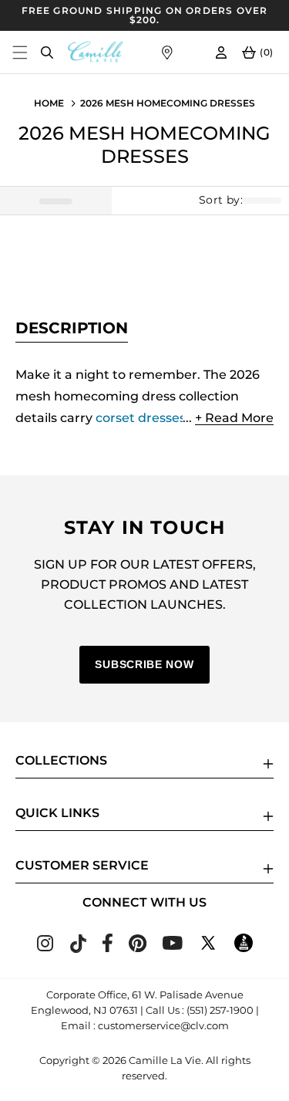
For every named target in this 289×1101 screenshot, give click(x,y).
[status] (56, 200)
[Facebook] (107, 948)
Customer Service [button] (82, 865)
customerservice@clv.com (163, 1025)
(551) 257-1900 (220, 1010)
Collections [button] (61, 760)
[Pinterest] (137, 948)
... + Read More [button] (228, 417)
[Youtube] (173, 945)
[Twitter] (208, 948)
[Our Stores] (166, 52)
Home (49, 103)
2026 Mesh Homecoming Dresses (167, 103)
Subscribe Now (144, 664)
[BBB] (243, 948)
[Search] (46, 52)
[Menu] (19, 52)
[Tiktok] (77, 948)
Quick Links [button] (57, 812)
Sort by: (221, 200)
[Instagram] (45, 947)
